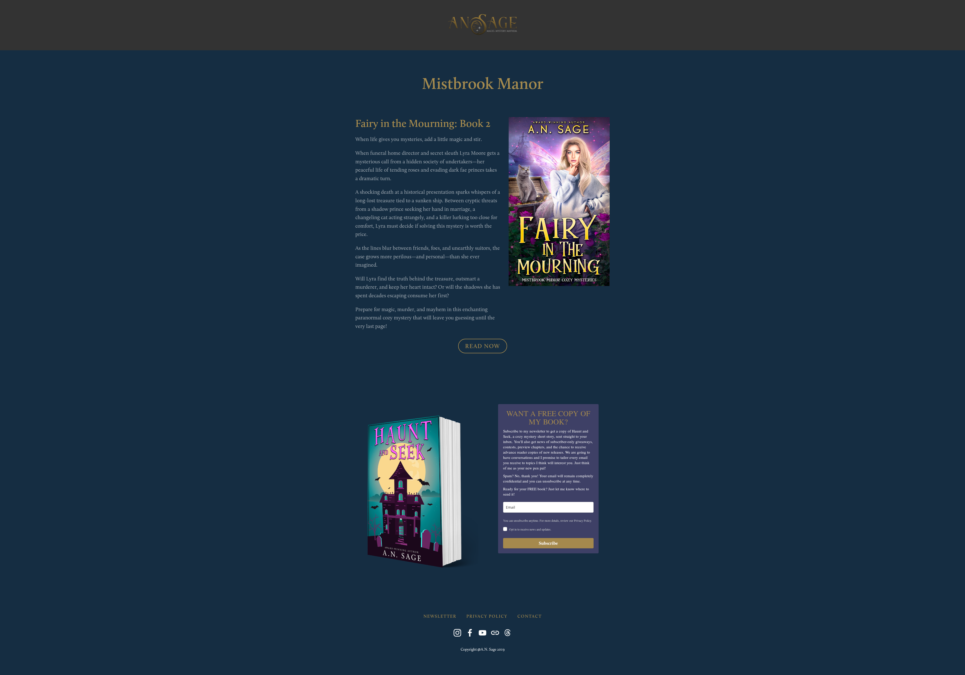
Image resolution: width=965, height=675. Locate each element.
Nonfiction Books (300, 42)
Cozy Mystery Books (119, 42)
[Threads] (508, 633)
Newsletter (512, 42)
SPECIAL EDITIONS (206, 42)
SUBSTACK (370, 42)
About (341, 42)
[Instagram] (457, 633)
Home (24, 42)
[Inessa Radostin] (470, 633)
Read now (482, 346)
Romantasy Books (63, 42)
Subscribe (548, 543)
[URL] (495, 633)
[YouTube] (482, 633)
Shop (397, 42)
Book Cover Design (463, 42)
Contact (547, 42)
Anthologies (252, 42)
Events (421, 42)
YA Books (165, 42)
